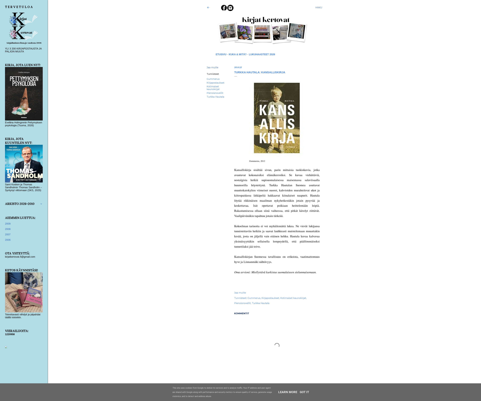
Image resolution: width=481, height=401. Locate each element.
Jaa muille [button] (212, 67)
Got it (304, 392)
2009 (8, 223)
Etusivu (221, 54)
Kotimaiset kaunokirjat (213, 88)
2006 (8, 239)
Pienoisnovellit (215, 93)
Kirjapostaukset (215, 82)
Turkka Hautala (215, 96)
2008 (8, 229)
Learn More (287, 392)
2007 (8, 234)
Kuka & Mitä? (238, 54)
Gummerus (213, 79)
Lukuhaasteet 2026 (262, 54)
